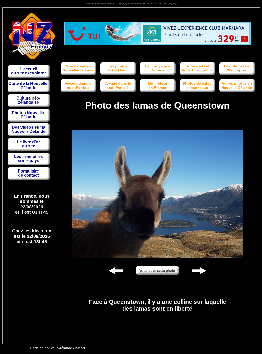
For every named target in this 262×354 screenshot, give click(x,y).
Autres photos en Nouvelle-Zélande (236, 85)
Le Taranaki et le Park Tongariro (197, 68)
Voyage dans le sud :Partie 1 (78, 85)
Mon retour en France (157, 85)
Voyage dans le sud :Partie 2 (117, 85)
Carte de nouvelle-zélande (51, 348)
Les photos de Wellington (236, 68)
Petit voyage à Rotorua (157, 68)
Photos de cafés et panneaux (197, 85)
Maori (80, 348)
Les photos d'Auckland (118, 68)
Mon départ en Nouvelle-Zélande (78, 68)
